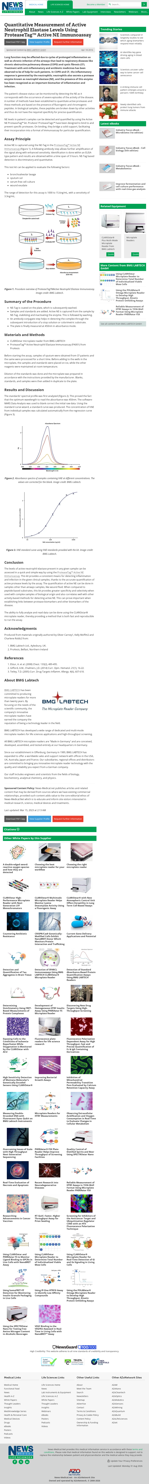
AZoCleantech (118, 1392)
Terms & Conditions (86, 1411)
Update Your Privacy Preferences (126, 1461)
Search (80, 1392)
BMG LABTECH (12, 690)
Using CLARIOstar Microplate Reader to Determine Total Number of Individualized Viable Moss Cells (130, 279)
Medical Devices (12, 1418)
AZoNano (116, 1388)
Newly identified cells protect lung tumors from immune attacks (132, 107)
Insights (8, 1407)
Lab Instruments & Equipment (56, 1392)
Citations (10, 829)
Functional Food (11, 1388)
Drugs (7, 1422)
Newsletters (82, 1396)
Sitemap (81, 1400)
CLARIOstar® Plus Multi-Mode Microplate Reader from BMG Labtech (110, 243)
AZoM (114, 1384)
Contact (80, 1407)
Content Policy (84, 1418)
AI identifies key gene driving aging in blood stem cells (131, 55)
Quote (111, 254)
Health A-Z (9, 1396)
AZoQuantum (118, 1411)
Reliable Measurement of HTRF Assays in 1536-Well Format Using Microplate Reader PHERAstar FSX (130, 310)
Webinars (46, 1411)
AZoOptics (117, 1396)
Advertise (81, 1403)
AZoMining (117, 1407)
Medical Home (36, 4)
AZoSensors (117, 1403)
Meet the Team (84, 1388)
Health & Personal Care (15, 1415)
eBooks (7, 1426)
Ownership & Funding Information (87, 1424)
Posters (7, 1430)
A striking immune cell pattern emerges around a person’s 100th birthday (133, 90)
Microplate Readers (131, 239)
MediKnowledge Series (15, 1411)
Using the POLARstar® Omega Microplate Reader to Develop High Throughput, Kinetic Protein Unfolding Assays (130, 295)
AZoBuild (116, 1415)
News (6, 1392)
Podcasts (8, 1433)
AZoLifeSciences (119, 1418)
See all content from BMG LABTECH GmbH (121, 323)
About (80, 1384)
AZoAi (114, 1422)
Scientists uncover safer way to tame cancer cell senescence (132, 72)
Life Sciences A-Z (49, 1396)
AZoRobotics (118, 1400)
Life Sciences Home (60, 4)
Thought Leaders (12, 1403)
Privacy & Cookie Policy (88, 1415)
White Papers (10, 1400)
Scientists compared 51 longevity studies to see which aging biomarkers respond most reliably (132, 39)
